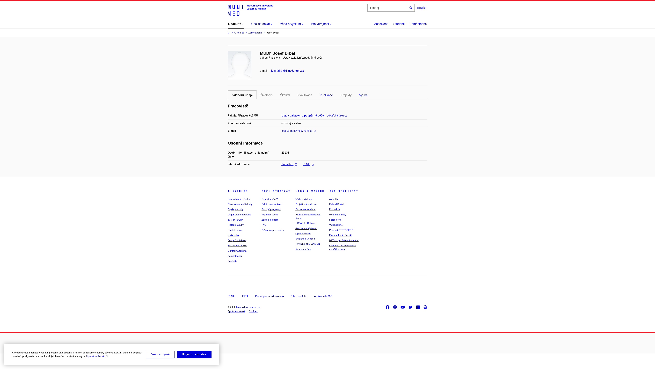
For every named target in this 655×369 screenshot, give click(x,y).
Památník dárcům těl (340, 235)
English (422, 7)
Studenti (399, 24)
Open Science (303, 233)
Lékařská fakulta (337, 115)
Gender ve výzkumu (306, 228)
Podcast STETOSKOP (341, 230)
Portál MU (287, 164)
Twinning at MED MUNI (308, 243)
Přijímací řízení (269, 214)
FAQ (263, 224)
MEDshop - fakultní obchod (344, 240)
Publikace (326, 95)
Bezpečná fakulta (237, 240)
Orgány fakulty (235, 209)
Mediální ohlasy (337, 214)
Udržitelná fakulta (237, 250)
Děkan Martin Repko (239, 199)
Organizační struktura (239, 214)
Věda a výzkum (309, 191)
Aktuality (333, 199)
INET (245, 296)
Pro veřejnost (343, 191)
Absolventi (381, 24)
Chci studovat (275, 191)
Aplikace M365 (323, 296)
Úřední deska (235, 230)
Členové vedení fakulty (240, 204)
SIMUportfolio (299, 296)
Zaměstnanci (418, 24)
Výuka (363, 95)
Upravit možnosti (95, 356)
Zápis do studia (269, 219)
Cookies (253, 311)
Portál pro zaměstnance (269, 296)
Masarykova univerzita (248, 307)
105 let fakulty (235, 219)
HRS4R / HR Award (305, 223)
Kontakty (232, 261)
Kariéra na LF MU (237, 245)
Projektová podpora (306, 204)
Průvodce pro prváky (272, 230)
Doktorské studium (305, 209)
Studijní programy (271, 209)
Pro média (334, 209)
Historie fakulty (236, 224)
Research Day (303, 249)
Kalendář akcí (336, 204)
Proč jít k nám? (269, 199)
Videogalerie (336, 224)
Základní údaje (242, 95)
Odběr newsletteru (271, 204)
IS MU (306, 164)
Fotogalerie (335, 219)
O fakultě (238, 191)
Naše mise (233, 235)
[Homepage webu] (250, 10)
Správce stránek (236, 311)
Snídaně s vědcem (305, 238)
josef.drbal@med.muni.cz (287, 70)
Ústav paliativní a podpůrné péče (302, 115)
